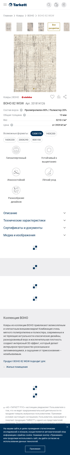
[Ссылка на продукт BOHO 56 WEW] (19, 27)
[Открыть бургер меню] (5, 5)
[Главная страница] (18, 5)
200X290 (23, 139)
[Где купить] (56, 5)
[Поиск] (49, 5)
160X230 (10, 139)
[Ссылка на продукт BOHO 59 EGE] (30, 27)
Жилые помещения (17, 367)
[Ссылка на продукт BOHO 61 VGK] (41, 27)
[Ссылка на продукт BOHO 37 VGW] (8, 27)
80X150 (36, 139)
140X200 (50, 133)
